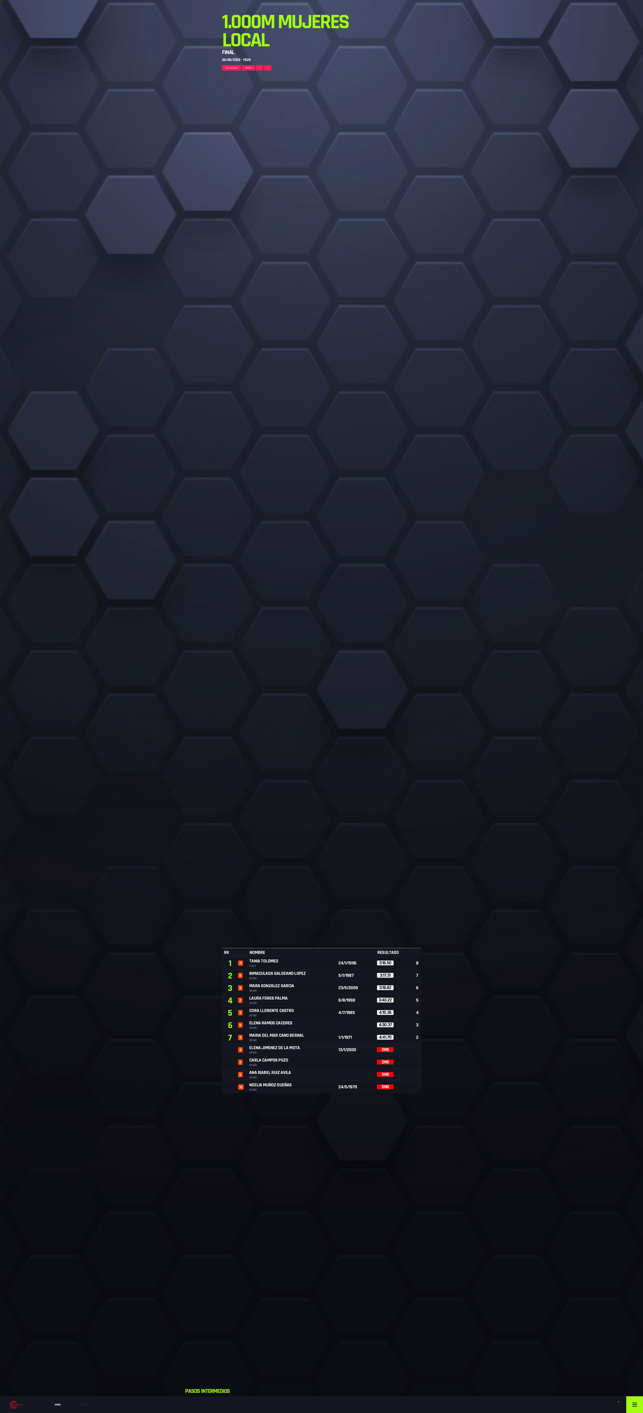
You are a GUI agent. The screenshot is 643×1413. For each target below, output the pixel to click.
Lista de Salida (231, 68)
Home (58, 1404)
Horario (248, 68)
